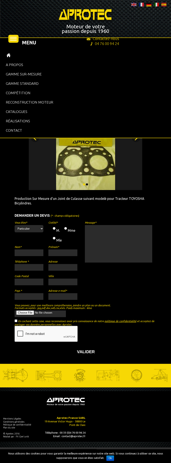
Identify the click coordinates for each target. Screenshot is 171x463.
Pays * (18, 290)
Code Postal (22, 276)
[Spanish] (164, 4)
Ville (51, 276)
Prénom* (53, 247)
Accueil (8, 55)
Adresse (53, 261)
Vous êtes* (21, 222)
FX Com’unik (22, 436)
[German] (149, 4)
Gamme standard (22, 83)
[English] (134, 4)
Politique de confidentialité (17, 424)
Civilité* (53, 222)
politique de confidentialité (120, 321)
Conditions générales (13, 421)
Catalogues (16, 112)
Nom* (18, 247)
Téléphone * (22, 261)
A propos (14, 65)
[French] (141, 4)
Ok (110, 458)
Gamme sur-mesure (24, 74)
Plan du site (9, 427)
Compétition (18, 93)
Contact (14, 130)
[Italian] (156, 4)
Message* (90, 222)
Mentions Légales (12, 418)
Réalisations (18, 121)
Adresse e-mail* (57, 290)
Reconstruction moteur (29, 102)
